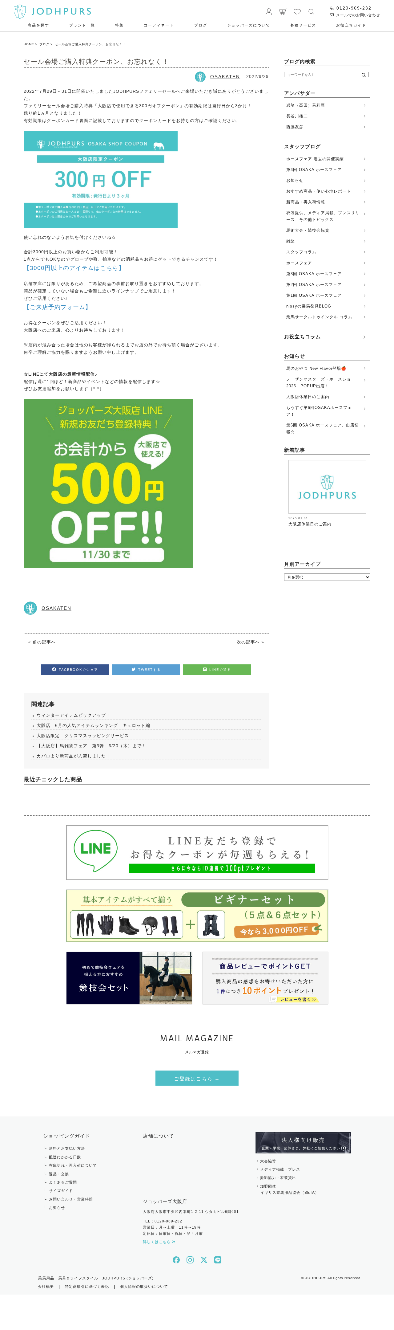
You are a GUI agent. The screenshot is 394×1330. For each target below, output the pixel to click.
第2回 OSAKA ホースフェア (314, 284)
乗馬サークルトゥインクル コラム (319, 317)
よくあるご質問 (63, 1182)
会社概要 (46, 1286)
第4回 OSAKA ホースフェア (314, 169)
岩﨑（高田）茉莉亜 (305, 105)
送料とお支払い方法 (67, 1148)
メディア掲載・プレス (280, 1169)
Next (366, 495)
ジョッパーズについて (248, 25)
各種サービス (303, 25)
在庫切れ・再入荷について (73, 1165)
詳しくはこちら (157, 1242)
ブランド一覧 (82, 25)
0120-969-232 (353, 8)
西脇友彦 (295, 126)
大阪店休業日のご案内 (307, 396)
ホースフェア (299, 263)
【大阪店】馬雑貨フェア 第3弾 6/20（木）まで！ (91, 745)
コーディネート (159, 25)
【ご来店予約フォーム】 (57, 307)
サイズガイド (61, 1191)
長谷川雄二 (297, 116)
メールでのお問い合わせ (357, 15)
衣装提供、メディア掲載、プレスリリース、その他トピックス (323, 216)
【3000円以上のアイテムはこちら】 (74, 268)
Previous (284, 495)
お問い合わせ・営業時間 (71, 1199)
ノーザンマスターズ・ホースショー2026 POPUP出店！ (320, 382)
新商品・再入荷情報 (305, 202)
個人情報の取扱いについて (144, 1286)
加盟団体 (289, 1189)
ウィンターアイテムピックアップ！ (74, 715)
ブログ (200, 25)
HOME (29, 44)
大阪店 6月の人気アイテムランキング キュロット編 (93, 725)
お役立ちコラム (302, 336)
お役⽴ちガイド (351, 25)
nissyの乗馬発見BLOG (308, 306)
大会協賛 (268, 1161)
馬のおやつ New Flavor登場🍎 (316, 368)
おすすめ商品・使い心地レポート (318, 191)
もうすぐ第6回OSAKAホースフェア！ (319, 411)
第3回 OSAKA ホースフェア (314, 273)
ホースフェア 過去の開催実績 (315, 159)
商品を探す (38, 25)
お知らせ (295, 180)
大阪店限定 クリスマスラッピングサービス (83, 735)
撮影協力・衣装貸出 (278, 1178)
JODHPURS (316, 1278)
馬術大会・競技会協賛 (307, 230)
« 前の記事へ (42, 641)
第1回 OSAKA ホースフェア (314, 295)
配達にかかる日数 (65, 1157)
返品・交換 (59, 1174)
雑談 (290, 241)
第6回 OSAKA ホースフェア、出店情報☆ (322, 428)
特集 (119, 25)
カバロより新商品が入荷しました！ (74, 755)
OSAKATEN (225, 76)
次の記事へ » (250, 641)
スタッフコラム (301, 252)
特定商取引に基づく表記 (87, 1286)
